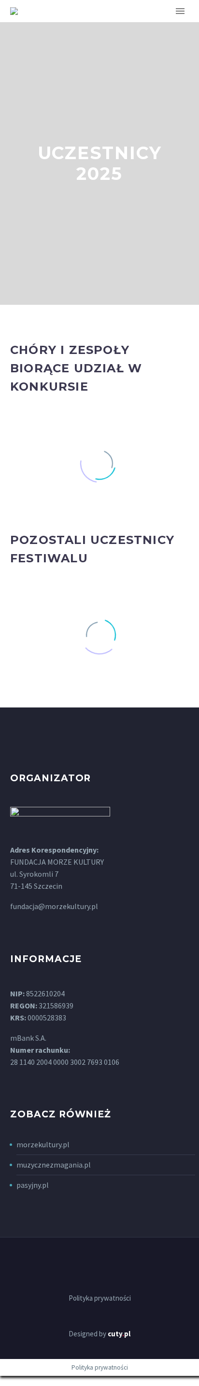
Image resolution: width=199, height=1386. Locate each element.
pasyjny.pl (32, 1185)
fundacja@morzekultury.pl (54, 906)
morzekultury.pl (43, 1144)
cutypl (119, 1333)
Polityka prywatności (100, 1298)
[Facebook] (99, 1263)
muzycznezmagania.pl (53, 1164)
